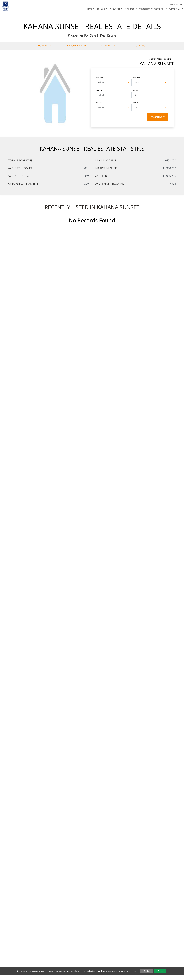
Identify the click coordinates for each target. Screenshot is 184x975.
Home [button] (89, 8)
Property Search (45, 46)
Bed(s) (99, 90)
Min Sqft (100, 102)
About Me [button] (115, 8)
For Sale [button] (101, 8)
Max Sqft (137, 102)
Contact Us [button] (175, 8)
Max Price (137, 77)
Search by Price (139, 46)
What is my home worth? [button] (152, 8)
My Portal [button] (130, 8)
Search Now (158, 117)
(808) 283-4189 (175, 4)
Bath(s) (136, 90)
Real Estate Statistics (76, 46)
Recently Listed (107, 46)
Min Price (100, 77)
